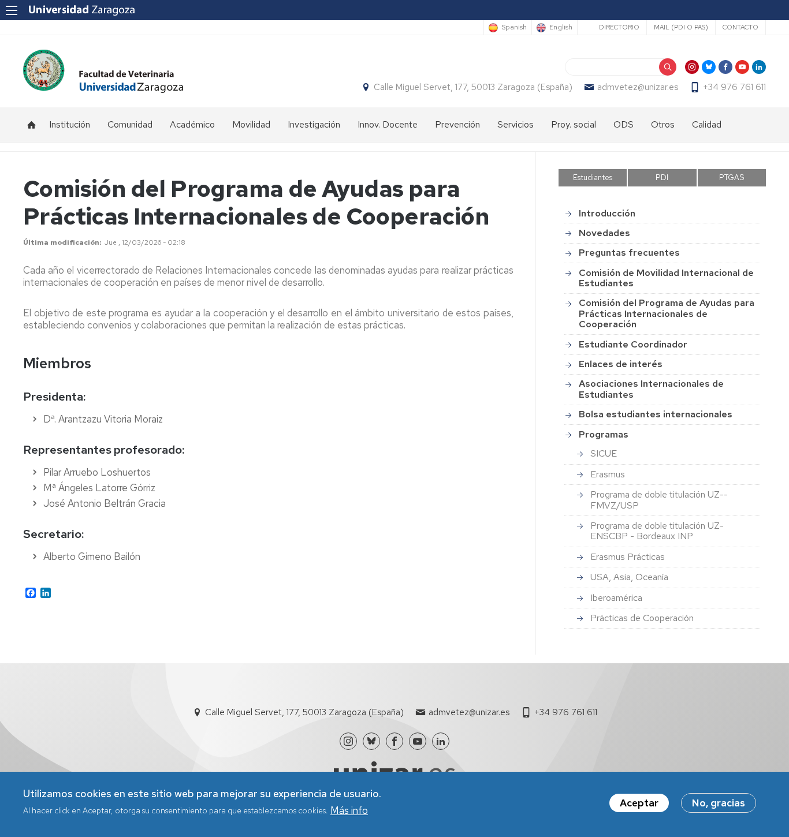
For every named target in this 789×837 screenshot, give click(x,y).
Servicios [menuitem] (515, 124)
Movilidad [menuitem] (251, 124)
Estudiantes (592, 177)
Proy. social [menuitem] (573, 124)
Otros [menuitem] (663, 124)
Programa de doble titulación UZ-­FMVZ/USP (659, 499)
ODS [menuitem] (623, 124)
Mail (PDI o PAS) (681, 27)
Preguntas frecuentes (629, 252)
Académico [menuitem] (192, 124)
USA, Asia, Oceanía (629, 577)
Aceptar (639, 803)
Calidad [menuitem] (706, 124)
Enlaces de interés (621, 364)
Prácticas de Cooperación (642, 618)
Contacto (740, 27)
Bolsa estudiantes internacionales (655, 414)
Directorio (619, 27)
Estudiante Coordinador (633, 344)
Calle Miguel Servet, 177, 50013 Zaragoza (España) (473, 87)
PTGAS (732, 177)
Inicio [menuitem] (31, 124)
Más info (349, 810)
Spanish (514, 28)
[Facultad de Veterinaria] (103, 71)
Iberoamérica (616, 598)
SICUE (603, 453)
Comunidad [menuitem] (129, 124)
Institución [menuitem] (69, 124)
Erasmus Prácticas (627, 557)
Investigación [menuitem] (314, 124)
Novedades (604, 233)
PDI (662, 177)
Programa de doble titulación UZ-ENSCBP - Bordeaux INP (657, 531)
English (560, 28)
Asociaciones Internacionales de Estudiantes (651, 389)
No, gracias (718, 803)
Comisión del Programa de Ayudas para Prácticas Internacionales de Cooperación (666, 313)
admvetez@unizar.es (637, 87)
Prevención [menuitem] (457, 124)
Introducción (607, 213)
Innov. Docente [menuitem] (388, 124)
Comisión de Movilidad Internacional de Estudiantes (666, 278)
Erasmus (607, 474)
